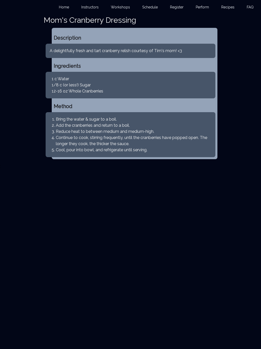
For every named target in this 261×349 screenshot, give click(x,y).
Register (177, 7)
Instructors (90, 7)
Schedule (150, 7)
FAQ (250, 7)
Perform (202, 7)
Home (64, 7)
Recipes (227, 7)
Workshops (120, 7)
